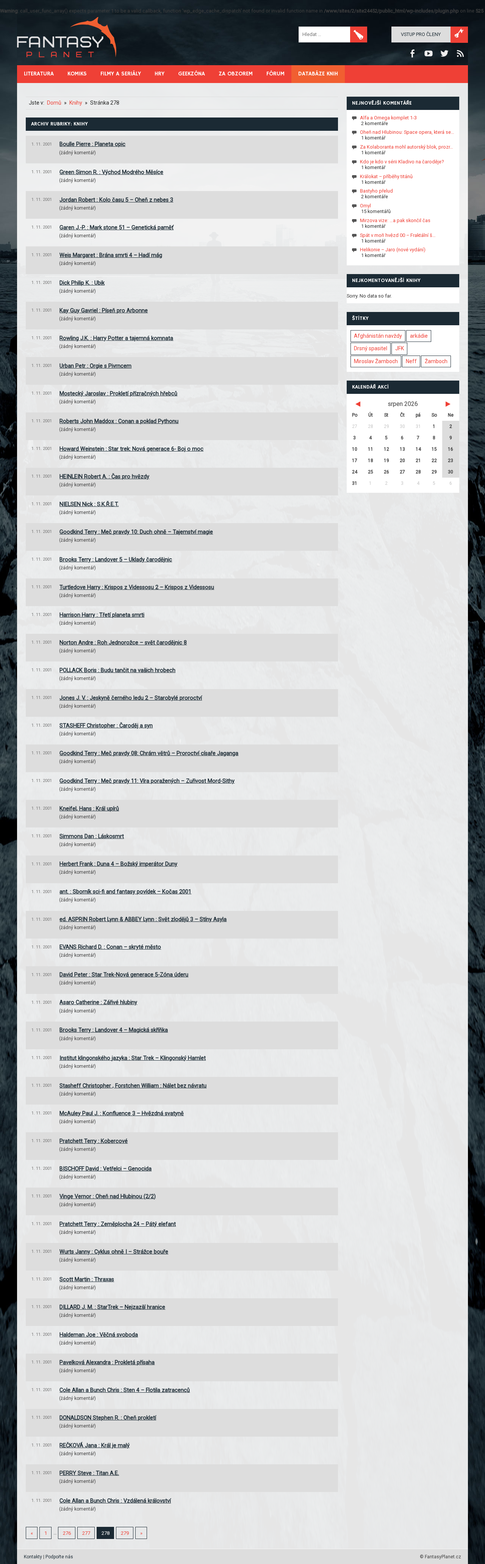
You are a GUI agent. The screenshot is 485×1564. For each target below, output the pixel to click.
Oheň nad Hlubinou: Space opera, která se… (407, 132)
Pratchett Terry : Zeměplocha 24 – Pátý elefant (117, 1224)
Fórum (275, 73)
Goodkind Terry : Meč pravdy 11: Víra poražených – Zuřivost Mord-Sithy (147, 781)
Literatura (39, 73)
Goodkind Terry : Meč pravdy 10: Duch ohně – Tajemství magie (136, 532)
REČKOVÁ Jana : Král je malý (94, 1445)
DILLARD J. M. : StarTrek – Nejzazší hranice (112, 1307)
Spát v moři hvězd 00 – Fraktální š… (398, 235)
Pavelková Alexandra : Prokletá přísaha (107, 1362)
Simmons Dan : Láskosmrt (91, 836)
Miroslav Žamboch (376, 361)
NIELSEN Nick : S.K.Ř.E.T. (89, 504)
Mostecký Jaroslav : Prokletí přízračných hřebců (118, 393)
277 (86, 1533)
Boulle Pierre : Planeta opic (92, 144)
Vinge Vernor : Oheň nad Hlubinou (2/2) (107, 1196)
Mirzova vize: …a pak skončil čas (395, 220)
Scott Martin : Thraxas (86, 1279)
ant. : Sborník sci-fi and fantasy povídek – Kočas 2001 (125, 892)
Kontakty (33, 1556)
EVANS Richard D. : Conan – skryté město (110, 947)
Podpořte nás (59, 1556)
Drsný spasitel (370, 348)
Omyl (365, 205)
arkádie (419, 336)
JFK (399, 348)
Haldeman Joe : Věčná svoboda (98, 1335)
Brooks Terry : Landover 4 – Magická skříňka (113, 1030)
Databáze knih (318, 73)
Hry (159, 73)
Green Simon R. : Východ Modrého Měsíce (111, 172)
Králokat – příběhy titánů (386, 176)
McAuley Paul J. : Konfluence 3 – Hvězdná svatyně (121, 1113)
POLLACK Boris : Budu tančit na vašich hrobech (117, 670)
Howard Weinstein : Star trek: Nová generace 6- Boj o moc (131, 449)
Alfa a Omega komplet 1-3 (388, 117)
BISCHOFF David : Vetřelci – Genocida (105, 1169)
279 (125, 1533)
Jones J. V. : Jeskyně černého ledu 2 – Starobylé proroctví (130, 698)
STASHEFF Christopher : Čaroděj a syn (106, 725)
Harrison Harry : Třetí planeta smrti (101, 615)
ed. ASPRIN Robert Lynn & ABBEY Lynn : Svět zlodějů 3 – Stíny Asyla (143, 919)
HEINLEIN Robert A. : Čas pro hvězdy (104, 476)
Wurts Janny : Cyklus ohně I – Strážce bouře (113, 1252)
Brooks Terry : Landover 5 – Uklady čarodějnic (115, 559)
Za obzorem (236, 73)
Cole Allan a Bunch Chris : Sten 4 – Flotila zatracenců (124, 1390)
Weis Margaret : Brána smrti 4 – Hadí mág (110, 255)
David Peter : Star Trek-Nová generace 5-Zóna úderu (123, 975)
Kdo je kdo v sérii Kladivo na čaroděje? (402, 162)
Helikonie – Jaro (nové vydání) (393, 249)
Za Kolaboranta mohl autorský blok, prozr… (406, 147)
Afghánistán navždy (378, 336)
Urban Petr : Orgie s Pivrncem (95, 366)
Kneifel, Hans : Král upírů (89, 809)
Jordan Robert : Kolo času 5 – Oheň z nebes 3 (116, 200)
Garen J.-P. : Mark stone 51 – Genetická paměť (116, 227)
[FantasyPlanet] (67, 63)
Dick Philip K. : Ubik (82, 283)
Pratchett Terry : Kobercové (93, 1141)
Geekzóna (191, 73)
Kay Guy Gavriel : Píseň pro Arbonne (103, 310)
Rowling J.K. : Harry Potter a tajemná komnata (116, 338)
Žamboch (436, 361)
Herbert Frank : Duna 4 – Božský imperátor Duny (118, 864)
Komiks (77, 73)
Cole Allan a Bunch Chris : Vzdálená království (115, 1501)
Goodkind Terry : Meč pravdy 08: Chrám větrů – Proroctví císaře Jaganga (148, 753)
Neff (411, 361)
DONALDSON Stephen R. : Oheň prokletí (107, 1418)
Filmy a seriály (120, 73)
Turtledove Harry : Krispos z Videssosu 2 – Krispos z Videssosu (136, 587)
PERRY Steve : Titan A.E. (89, 1473)
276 (67, 1533)
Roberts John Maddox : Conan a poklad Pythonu (118, 421)
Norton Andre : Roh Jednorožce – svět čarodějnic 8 (123, 642)
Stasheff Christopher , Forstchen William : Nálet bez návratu (133, 1086)
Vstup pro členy (421, 34)
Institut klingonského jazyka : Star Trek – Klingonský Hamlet (132, 1058)
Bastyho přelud (376, 191)
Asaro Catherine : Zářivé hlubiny (98, 1002)
